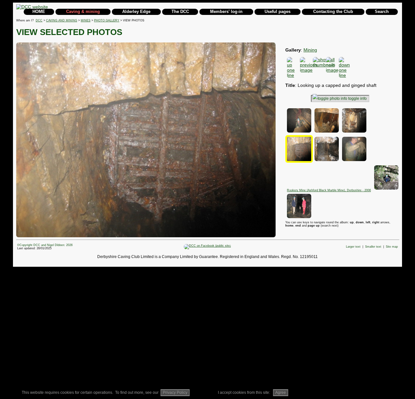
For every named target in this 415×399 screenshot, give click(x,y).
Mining (310, 50)
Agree (280, 392)
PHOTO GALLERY (106, 20)
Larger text (353, 246)
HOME (38, 11)
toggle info (357, 98)
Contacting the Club (333, 11)
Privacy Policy (175, 392)
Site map (392, 246)
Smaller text (373, 246)
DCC (39, 20)
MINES (85, 20)
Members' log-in (226, 11)
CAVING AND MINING (61, 20)
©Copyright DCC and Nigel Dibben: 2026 (45, 245)
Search (382, 11)
